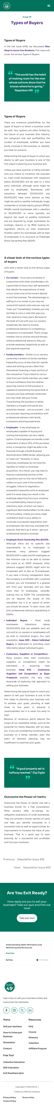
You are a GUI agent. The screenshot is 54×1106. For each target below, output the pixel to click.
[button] (49, 6)
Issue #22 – (28, 673)
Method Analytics (32, 1092)
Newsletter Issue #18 (30, 859)
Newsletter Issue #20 (37, 867)
